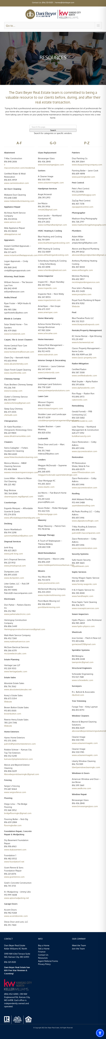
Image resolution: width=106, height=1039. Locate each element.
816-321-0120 (10, 962)
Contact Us (43, 955)
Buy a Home (43, 945)
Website (8, 701)
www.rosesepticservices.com (85, 608)
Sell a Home (43, 948)
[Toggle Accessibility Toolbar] (100, 1033)
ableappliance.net (12, 234)
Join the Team (78, 948)
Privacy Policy (44, 964)
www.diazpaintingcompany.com (87, 164)
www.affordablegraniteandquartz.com (22, 517)
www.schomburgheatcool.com (52, 270)
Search (53, 130)
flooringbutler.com (12, 825)
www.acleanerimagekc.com (85, 743)
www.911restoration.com (83, 472)
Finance (41, 951)
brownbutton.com (12, 713)
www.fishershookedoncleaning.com (21, 457)
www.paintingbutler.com (83, 176)
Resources (43, 958)
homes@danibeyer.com (64, 2)
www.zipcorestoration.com (84, 451)
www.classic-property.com (84, 357)
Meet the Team (79, 945)
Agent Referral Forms (48, 961)
